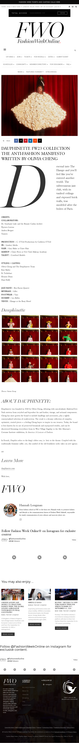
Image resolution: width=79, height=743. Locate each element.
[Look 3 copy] (49, 321)
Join (8, 6)
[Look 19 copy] (49, 376)
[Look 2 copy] (30, 321)
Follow (74, 540)
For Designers (56, 64)
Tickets (27, 57)
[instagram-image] (14, 557)
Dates (50, 57)
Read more (8, 634)
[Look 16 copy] (68, 362)
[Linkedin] (30, 141)
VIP (41, 6)
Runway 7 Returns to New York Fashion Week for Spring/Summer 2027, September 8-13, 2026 (66, 605)
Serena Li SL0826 (34, 602)
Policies (39, 727)
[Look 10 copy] (30, 348)
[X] (76, 6)
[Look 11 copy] (49, 348)
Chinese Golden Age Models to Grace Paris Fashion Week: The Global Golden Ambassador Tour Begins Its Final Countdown (12, 607)
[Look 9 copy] (11, 348)
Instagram (49, 684)
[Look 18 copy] (30, 376)
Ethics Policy (70, 727)
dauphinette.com (8, 468)
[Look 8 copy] (68, 335)
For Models (39, 57)
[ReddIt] (35, 141)
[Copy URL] (40, 141)
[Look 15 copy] (49, 362)
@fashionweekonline (17, 539)
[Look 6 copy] (30, 335)
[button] (4, 49)
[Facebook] (69, 6)
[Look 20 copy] (68, 376)
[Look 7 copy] (49, 335)
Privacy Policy (72, 732)
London (26, 6)
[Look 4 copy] (68, 321)
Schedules (8, 64)
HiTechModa (51, 72)
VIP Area (9, 57)
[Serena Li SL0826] (39, 594)
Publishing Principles (60, 727)
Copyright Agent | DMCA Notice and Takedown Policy (20, 727)
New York (16, 6)
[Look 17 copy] (11, 376)
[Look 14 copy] (30, 362)
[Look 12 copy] (68, 348)
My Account (48, 6)
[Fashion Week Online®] (39, 34)
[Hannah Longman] (10, 512)
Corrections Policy (47, 727)
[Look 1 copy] (11, 321)
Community (21, 64)
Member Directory (38, 64)
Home (3, 6)
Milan (32, 6)
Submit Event (62, 57)
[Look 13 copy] (11, 362)
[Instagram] (72, 6)
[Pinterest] (26, 141)
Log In (56, 6)
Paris (37, 6)
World (30, 605)
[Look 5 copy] (11, 335)
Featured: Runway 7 (34, 72)
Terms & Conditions (59, 732)
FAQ (68, 64)
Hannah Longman (30, 505)
